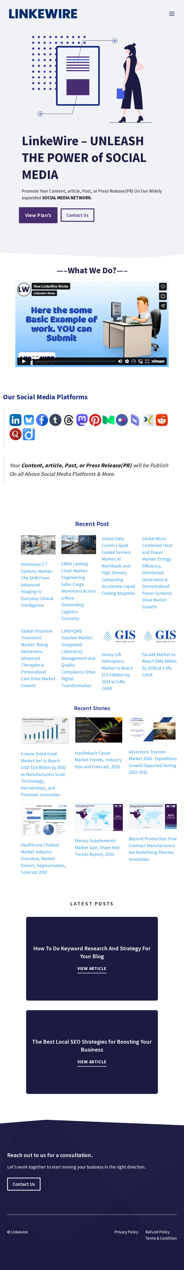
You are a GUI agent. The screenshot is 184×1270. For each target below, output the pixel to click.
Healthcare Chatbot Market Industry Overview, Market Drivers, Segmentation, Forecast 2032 (43, 858)
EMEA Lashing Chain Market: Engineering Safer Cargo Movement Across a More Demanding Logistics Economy (78, 591)
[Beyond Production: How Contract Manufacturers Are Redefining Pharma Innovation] (153, 817)
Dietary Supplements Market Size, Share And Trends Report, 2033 (97, 847)
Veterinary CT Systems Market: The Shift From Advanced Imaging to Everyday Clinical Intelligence (37, 584)
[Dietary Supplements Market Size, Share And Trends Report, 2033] (99, 818)
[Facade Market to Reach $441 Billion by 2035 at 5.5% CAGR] (159, 637)
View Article (92, 968)
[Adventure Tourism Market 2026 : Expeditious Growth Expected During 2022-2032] (153, 730)
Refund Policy (157, 1232)
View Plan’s (38, 215)
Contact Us (77, 215)
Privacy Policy (126, 1232)
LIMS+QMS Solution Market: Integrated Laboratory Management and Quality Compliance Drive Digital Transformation (78, 658)
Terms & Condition (161, 1238)
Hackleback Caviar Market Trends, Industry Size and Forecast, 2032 (98, 759)
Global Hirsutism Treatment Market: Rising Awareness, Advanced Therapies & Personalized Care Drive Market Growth (38, 658)
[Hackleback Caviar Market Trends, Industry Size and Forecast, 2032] (99, 731)
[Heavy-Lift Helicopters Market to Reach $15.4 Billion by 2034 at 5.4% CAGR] (119, 637)
